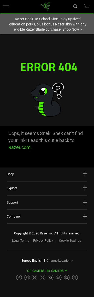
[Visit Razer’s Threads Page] (34, 277)
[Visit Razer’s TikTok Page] (58, 277)
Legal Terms (20, 240)
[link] (45, 6)
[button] (6, 6)
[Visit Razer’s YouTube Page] (50, 277)
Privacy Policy (43, 240)
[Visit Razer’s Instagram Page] (27, 277)
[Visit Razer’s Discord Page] (75, 277)
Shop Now (72, 29)
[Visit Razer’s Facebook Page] (19, 277)
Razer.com (19, 147)
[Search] (75, 6)
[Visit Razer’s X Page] (42, 277)
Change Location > (59, 260)
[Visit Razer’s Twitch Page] (66, 277)
